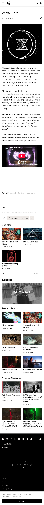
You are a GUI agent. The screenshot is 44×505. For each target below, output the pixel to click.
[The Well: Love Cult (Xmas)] (11, 234)
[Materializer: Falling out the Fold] (11, 256)
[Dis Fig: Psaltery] (11, 339)
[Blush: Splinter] (11, 317)
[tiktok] (31, 439)
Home (4, 478)
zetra (31, 212)
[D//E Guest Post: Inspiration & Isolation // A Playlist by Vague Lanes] (32, 387)
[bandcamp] (23, 439)
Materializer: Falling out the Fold (10, 265)
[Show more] (32, 218)
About (4, 481)
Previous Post (8, 274)
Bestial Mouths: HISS (10, 370)
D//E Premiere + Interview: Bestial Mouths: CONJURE (9, 424)
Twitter (21, 193)
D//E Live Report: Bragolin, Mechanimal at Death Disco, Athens (32, 424)
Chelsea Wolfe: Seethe (32, 370)
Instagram (30, 193)
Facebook (11, 193)
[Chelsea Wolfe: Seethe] (32, 362)
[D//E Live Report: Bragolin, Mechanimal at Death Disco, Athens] (32, 414)
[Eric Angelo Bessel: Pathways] (32, 339)
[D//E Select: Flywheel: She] (11, 387)
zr (35, 212)
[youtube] (19, 439)
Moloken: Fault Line (31, 242)
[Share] (41, 18)
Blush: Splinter (8, 325)
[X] (22, 218)
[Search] (41, 3)
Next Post (37, 274)
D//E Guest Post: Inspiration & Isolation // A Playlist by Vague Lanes (32, 398)
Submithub (6, 447)
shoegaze (26, 212)
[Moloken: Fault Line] (32, 234)
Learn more (15, 497)
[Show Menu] (3, 3)
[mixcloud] (35, 439)
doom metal (5, 212)
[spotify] (27, 439)
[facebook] (3, 439)
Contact (5, 485)
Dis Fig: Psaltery (8, 347)
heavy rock (14, 212)
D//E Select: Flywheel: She (11, 396)
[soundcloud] (40, 439)
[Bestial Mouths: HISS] (11, 362)
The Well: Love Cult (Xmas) (10, 243)
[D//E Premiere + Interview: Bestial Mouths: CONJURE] (11, 414)
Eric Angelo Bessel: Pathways (31, 349)
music (20, 212)
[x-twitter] (7, 439)
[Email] (27, 218)
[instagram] (11, 439)
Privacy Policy (7, 489)
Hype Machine (7, 444)
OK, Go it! (22, 501)
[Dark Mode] (37, 3)
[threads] (15, 439)
